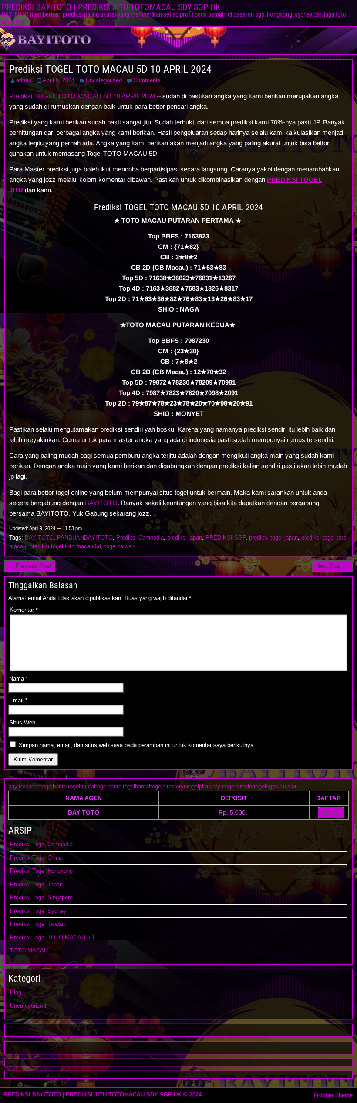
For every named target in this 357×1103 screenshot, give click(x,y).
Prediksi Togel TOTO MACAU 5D (52, 937)
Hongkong (60, 871)
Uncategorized (104, 80)
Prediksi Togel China (36, 858)
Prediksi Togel (28, 871)
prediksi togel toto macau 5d (65, 546)
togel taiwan (119, 546)
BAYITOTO (101, 502)
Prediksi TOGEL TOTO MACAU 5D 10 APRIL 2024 (110, 69)
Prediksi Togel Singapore (41, 897)
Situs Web (22, 722)
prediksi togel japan (273, 537)
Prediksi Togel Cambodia (41, 844)
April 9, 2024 (58, 80)
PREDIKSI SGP (225, 537)
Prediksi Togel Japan (36, 884)
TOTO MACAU (29, 950)
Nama (18, 678)
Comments (147, 80)
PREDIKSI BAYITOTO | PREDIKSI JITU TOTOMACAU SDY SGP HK (111, 7)
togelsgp (264, 786)
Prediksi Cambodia (140, 537)
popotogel (40, 786)
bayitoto (18, 786)
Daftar (331, 812)
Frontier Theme (333, 1095)
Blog (15, 992)
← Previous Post (29, 566)
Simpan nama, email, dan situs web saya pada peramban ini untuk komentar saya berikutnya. (137, 745)
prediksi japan (184, 537)
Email (18, 700)
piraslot (171, 786)
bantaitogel (66, 786)
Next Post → (332, 566)
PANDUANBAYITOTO (85, 537)
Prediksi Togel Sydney (38, 911)
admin (23, 80)
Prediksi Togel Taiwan (37, 924)
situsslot (285, 786)
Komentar (24, 610)
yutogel (190, 786)
